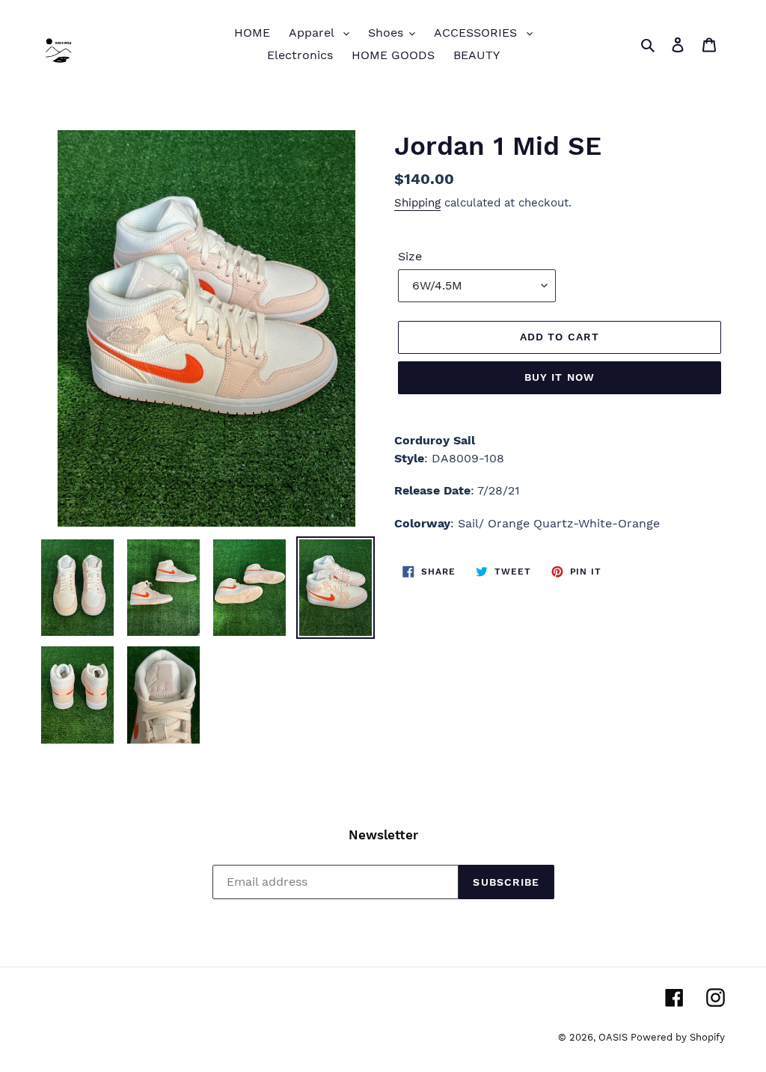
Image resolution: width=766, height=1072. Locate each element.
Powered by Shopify (678, 1037)
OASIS (614, 1037)
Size (410, 256)
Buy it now (559, 377)
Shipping (417, 202)
